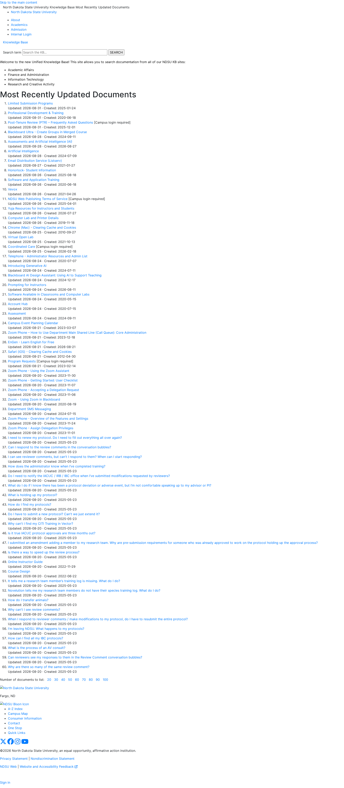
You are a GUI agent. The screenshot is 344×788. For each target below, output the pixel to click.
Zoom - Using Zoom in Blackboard (34, 399)
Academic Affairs (21, 70)
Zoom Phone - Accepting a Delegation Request (43, 390)
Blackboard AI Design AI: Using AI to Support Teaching (55, 275)
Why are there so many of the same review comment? (48, 667)
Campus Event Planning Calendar (33, 323)
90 (98, 680)
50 (70, 680)
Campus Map (18, 714)
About (15, 20)
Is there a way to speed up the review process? (43, 552)
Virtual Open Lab (20, 237)
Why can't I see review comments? (34, 609)
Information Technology (26, 79)
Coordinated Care (21, 247)
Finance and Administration (28, 75)
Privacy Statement (14, 759)
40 (63, 680)
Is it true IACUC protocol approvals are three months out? (51, 533)
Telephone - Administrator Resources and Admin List (47, 256)
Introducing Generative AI (27, 266)
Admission (18, 29)
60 (77, 680)
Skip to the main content (18, 2)
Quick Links (16, 733)
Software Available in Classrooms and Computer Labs (48, 294)
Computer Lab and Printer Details (33, 218)
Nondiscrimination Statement (52, 759)
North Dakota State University (34, 12)
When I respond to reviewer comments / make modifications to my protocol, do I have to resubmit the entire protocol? (98, 619)
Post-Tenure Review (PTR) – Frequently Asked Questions (50, 122)
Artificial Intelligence (23, 151)
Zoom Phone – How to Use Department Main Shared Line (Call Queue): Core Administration (77, 333)
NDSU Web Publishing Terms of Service (37, 199)
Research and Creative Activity (31, 84)
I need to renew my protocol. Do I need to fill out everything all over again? (65, 438)
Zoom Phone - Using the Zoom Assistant (38, 371)
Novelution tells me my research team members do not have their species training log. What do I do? (84, 590)
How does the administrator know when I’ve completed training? (56, 466)
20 (49, 680)
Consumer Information (25, 718)
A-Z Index (15, 709)
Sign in (5, 782)
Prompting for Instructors (27, 285)
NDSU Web (8, 766)
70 (84, 680)
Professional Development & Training (36, 113)
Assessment (17, 313)
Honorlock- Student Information (32, 170)
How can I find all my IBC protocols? (35, 638)
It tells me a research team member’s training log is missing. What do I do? (64, 581)
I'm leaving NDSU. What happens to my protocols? (46, 629)
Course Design (19, 571)
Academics (19, 25)
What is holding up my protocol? (32, 495)
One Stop (15, 728)
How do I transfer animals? (28, 600)
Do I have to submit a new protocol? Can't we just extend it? (54, 514)
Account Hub (18, 304)
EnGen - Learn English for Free (31, 342)
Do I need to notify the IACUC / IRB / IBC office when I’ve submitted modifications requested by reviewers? (89, 476)
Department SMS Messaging (29, 409)
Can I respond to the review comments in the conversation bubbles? (59, 447)
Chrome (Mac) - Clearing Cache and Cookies (42, 227)
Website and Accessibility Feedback (47, 766)
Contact (14, 723)
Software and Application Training (33, 180)
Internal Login (21, 34)
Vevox (12, 189)
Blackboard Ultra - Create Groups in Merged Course (47, 132)
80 (91, 680)
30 (56, 680)
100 (105, 680)
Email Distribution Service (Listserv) (35, 161)
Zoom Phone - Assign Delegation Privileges (40, 428)
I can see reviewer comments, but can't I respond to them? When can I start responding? (75, 457)
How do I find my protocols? (29, 504)
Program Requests (22, 361)
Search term (12, 52)
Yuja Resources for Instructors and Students (41, 208)
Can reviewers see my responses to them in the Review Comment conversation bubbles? (75, 657)
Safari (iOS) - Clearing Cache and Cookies (40, 352)
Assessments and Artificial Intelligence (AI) (40, 141)
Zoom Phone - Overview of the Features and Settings (48, 418)
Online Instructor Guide (25, 562)
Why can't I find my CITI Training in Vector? (40, 524)
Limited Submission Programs (30, 103)
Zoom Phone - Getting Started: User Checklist (43, 380)
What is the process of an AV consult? (36, 648)
